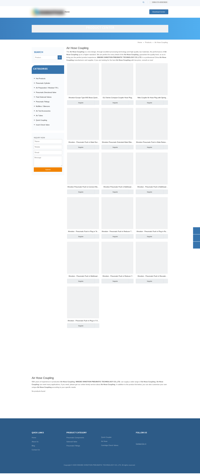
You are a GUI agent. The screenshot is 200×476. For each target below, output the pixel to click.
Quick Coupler (106, 437)
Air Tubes (39, 115)
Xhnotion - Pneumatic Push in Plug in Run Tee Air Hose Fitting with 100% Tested (151, 231)
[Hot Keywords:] (143, 2)
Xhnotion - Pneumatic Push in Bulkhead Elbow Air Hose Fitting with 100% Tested (151, 187)
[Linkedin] (145, 438)
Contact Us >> (141, 444)
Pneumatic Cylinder (43, 83)
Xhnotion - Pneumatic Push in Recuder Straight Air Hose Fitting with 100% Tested (151, 276)
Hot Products (40, 78)
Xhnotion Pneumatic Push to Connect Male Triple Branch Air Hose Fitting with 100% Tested (83, 187)
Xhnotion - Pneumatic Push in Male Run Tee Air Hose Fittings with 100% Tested (83, 142)
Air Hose (104, 441)
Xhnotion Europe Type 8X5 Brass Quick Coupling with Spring (83, 98)
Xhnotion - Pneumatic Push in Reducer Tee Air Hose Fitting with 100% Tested (117, 231)
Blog (33, 446)
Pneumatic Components (75, 437)
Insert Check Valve (43, 125)
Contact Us (36, 450)
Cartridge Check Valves (109, 445)
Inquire (80, 103)
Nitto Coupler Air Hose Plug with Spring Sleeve (152, 98)
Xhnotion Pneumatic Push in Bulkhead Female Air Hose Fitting (117, 187)
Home (34, 437)
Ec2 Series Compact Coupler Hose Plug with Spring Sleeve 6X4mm (117, 98)
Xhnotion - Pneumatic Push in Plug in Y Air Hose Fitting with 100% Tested (83, 321)
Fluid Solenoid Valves (44, 97)
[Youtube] (149, 438)
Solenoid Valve (71, 442)
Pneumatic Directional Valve (46, 92)
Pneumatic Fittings (42, 102)
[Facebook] (141, 438)
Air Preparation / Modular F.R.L (47, 88)
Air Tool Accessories (43, 111)
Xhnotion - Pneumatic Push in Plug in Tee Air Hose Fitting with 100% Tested (83, 231)
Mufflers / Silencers (43, 106)
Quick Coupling (41, 120)
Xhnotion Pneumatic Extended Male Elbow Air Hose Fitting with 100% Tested (117, 142)
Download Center (158, 12)
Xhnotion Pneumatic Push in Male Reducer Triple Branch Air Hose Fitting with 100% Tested (151, 142)
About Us (35, 442)
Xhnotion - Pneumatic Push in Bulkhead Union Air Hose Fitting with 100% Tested (83, 276)
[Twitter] (137, 438)
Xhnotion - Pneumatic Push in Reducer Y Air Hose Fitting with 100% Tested (117, 276)
